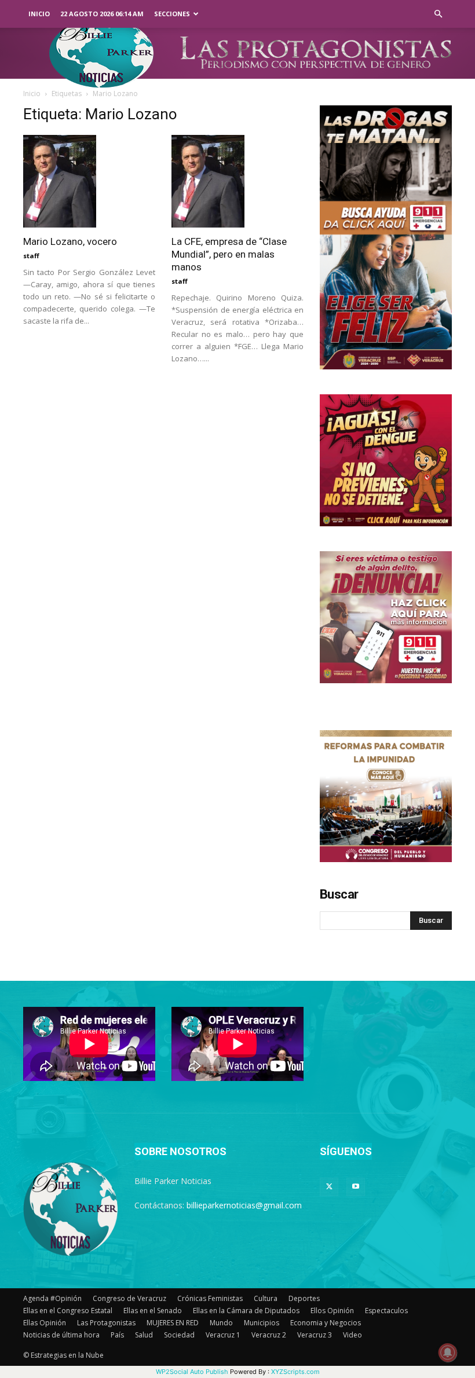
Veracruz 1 (223, 1335)
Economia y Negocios (325, 1323)
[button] (438, 14)
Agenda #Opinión (52, 1298)
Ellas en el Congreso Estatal (67, 1310)
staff (31, 255)
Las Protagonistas (106, 1323)
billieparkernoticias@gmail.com (244, 1205)
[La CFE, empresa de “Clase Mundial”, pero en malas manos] (237, 181)
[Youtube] (355, 1187)
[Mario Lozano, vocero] (89, 181)
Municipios (261, 1323)
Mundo (221, 1323)
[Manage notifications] (448, 1352)
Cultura (265, 1298)
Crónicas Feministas (210, 1298)
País (117, 1335)
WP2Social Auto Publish (192, 1372)
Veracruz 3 (314, 1335)
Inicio (39, 13)
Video (352, 1335)
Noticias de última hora (61, 1335)
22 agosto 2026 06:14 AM (102, 13)
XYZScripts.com (295, 1372)
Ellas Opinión (44, 1323)
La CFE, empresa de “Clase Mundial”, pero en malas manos (229, 254)
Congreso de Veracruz (129, 1298)
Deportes (304, 1298)
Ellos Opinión (332, 1310)
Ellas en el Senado (152, 1310)
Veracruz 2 (268, 1335)
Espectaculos (386, 1310)
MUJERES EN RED (173, 1323)
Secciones (172, 13)
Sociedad (179, 1335)
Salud (144, 1335)
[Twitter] (329, 1187)
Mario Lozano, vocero (70, 241)
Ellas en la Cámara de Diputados (246, 1310)
